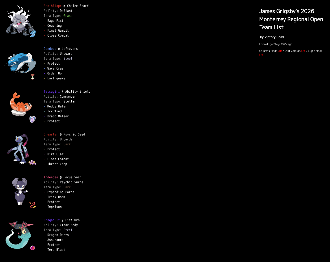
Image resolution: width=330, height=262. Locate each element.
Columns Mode (268, 51)
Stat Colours (293, 51)
